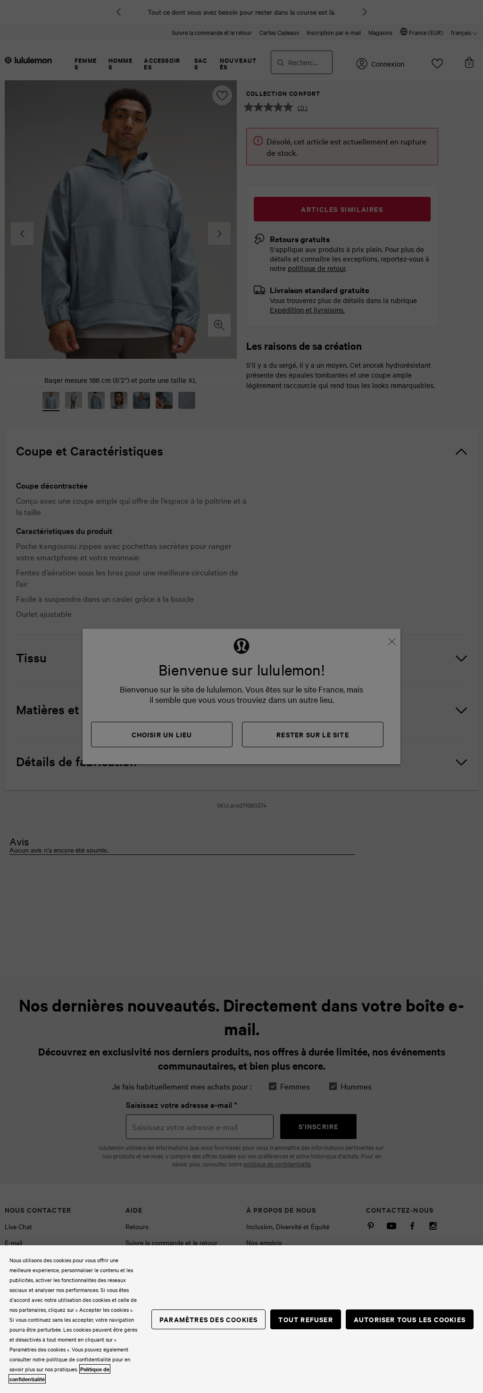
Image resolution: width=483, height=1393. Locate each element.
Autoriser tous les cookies (410, 1319)
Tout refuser (305, 1319)
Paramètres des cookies (208, 1319)
